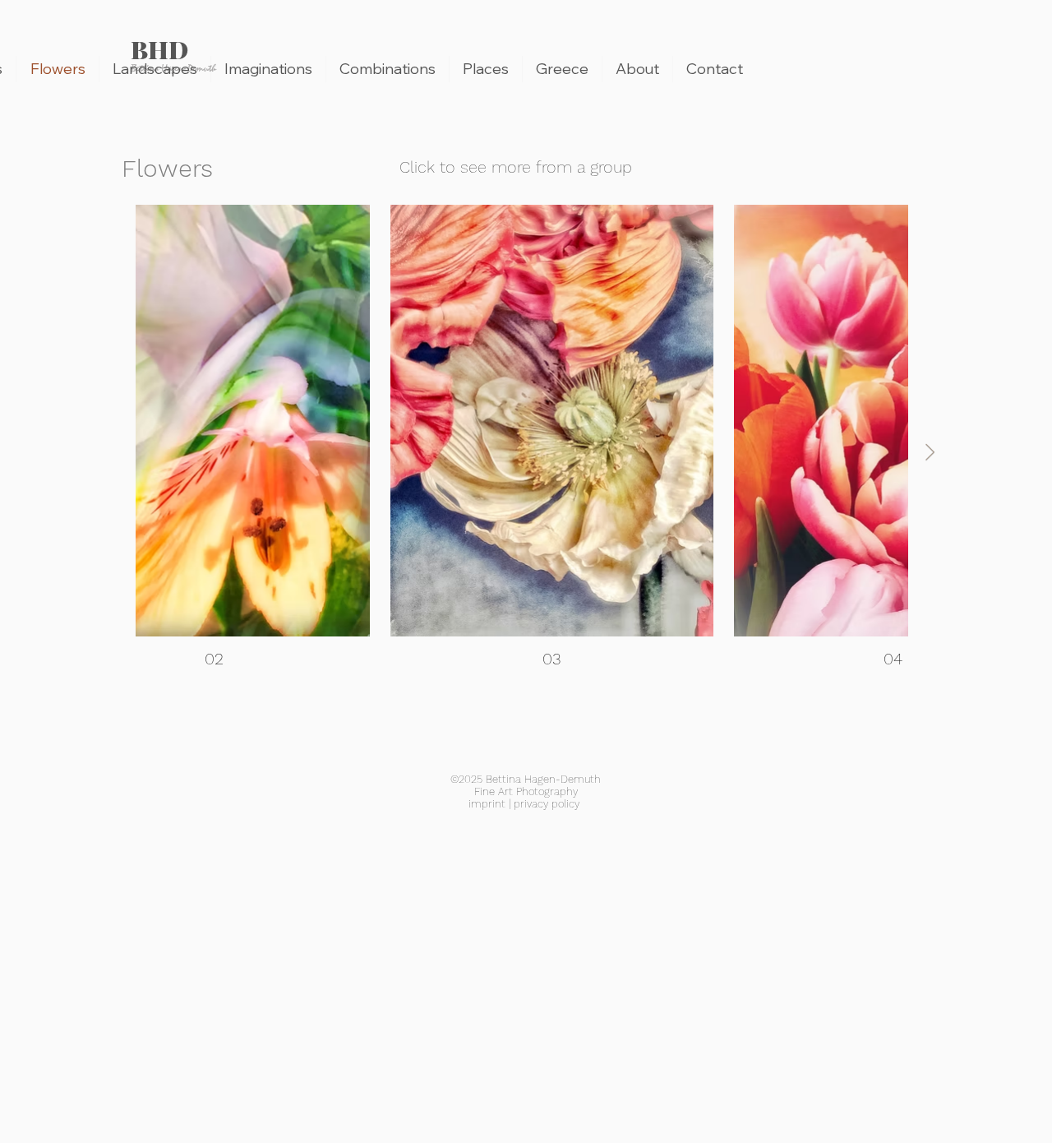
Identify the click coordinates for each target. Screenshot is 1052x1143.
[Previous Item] (113, 452)
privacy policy (546, 804)
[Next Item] (930, 452)
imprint (486, 804)
